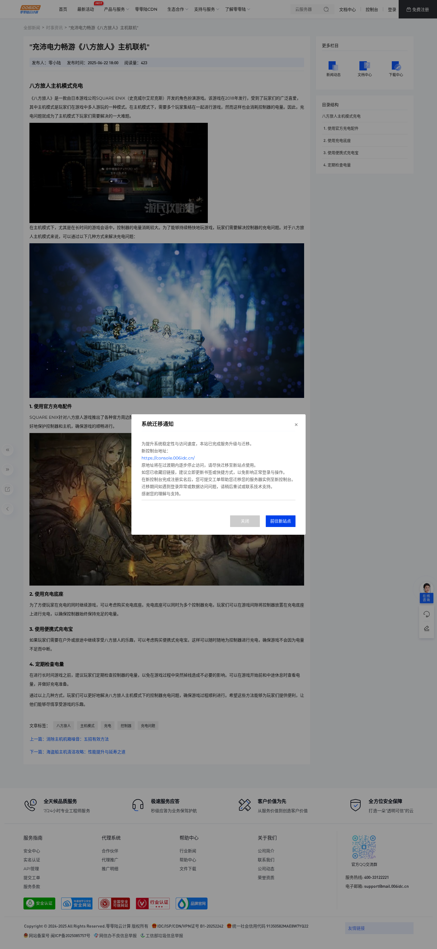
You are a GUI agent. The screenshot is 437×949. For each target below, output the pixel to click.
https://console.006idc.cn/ (168, 458)
